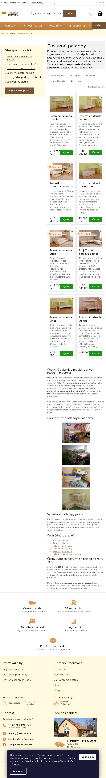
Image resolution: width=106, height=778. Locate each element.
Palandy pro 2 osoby (62, 546)
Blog (57, 690)
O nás (4, 3)
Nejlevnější (75, 75)
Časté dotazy (37, 3)
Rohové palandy (60, 543)
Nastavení (18, 771)
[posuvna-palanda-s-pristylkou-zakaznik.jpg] (76, 477)
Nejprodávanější (57, 81)
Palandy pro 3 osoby (62, 548)
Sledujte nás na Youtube (20, 744)
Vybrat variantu (66, 153)
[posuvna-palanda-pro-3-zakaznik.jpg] (76, 455)
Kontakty (59, 669)
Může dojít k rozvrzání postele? (19, 58)
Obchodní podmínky (15, 674)
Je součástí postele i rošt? (21, 68)
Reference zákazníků (19, 3)
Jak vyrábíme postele (66, 680)
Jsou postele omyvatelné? (21, 64)
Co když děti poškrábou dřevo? (24, 77)
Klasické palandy (60, 540)
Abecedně (76, 81)
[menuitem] (9, 26)
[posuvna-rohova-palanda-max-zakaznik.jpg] (76, 499)
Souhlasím (87, 757)
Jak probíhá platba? (18, 81)
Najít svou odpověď (20, 90)
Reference (60, 685)
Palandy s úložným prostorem (67, 554)
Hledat (70, 13)
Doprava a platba (13, 669)
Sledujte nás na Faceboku (21, 739)
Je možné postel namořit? (21, 73)
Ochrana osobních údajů (17, 680)
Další (98, 25)
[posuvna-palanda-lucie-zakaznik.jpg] (76, 432)
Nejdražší (90, 75)
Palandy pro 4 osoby (62, 551)
